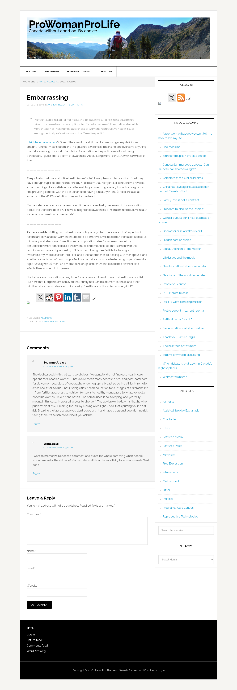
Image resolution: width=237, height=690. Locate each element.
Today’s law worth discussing (181, 354)
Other (166, 490)
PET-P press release (175, 293)
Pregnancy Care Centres (178, 507)
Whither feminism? (175, 377)
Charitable (169, 419)
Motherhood (171, 481)
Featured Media (173, 437)
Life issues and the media (179, 257)
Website (32, 585)
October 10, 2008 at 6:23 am (58, 366)
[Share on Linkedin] (68, 297)
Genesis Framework (130, 670)
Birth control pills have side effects (184, 155)
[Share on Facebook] (31, 306)
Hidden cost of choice (177, 240)
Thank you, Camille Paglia (179, 337)
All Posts (46, 318)
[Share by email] (86, 297)
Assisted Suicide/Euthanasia (181, 410)
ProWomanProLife (118, 38)
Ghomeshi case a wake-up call (182, 231)
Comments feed (37, 645)
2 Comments (76, 105)
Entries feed (34, 640)
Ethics (167, 428)
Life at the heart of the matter (182, 248)
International (171, 472)
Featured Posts (172, 446)
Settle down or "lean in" (177, 319)
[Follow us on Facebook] (162, 106)
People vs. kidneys (174, 284)
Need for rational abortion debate (184, 266)
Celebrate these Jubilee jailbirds (183, 178)
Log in (31, 634)
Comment (34, 514)
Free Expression (173, 463)
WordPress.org (36, 651)
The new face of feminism (179, 346)
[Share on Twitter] (40, 297)
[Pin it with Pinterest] (58, 297)
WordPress (149, 670)
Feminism (169, 454)
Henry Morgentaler (53, 321)
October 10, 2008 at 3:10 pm (58, 447)
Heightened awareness (42, 142)
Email (31, 568)
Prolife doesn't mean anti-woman (184, 310)
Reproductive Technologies (180, 516)
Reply (36, 423)
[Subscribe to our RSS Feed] (181, 98)
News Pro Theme (105, 670)
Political (168, 499)
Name (31, 551)
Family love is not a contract (181, 200)
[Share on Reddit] (49, 297)
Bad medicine (171, 147)
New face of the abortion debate (184, 275)
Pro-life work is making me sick (182, 301)
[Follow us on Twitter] (172, 98)
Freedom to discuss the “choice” (183, 209)
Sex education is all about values (184, 328)
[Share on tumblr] (77, 297)
